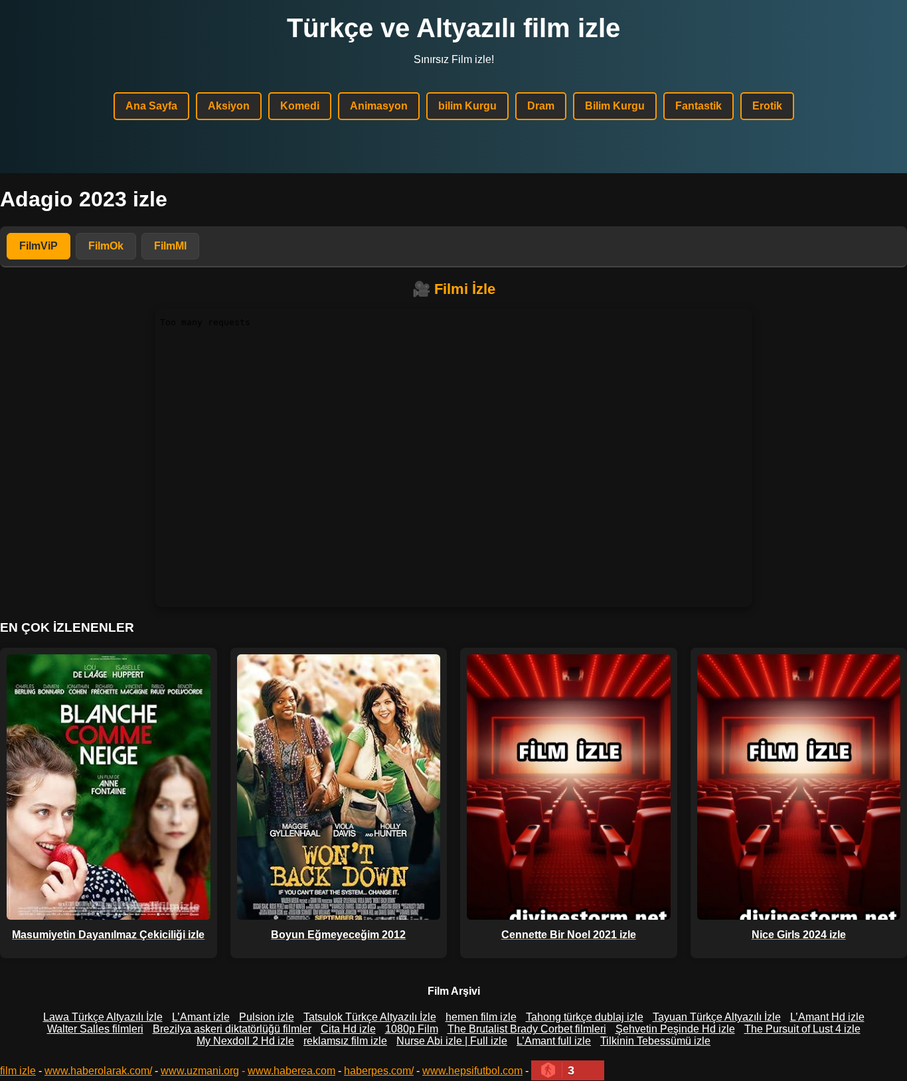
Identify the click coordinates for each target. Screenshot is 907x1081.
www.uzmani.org (200, 1070)
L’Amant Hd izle (827, 1017)
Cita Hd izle (348, 1029)
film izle (18, 1070)
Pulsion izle (266, 1017)
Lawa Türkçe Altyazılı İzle (103, 1017)
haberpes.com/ (379, 1070)
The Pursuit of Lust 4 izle (802, 1029)
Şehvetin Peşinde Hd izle (675, 1029)
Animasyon (379, 105)
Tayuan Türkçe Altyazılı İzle (717, 1017)
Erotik (767, 105)
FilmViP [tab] (38, 246)
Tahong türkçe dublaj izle (584, 1017)
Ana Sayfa (151, 105)
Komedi (299, 105)
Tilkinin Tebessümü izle (655, 1040)
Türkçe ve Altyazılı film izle (453, 27)
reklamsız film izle (345, 1040)
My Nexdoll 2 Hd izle (245, 1040)
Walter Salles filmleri (95, 1029)
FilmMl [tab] (170, 246)
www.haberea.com (291, 1070)
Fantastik (698, 105)
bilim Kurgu (467, 105)
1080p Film (411, 1029)
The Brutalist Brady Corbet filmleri (527, 1029)
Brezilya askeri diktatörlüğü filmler (232, 1029)
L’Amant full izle (554, 1040)
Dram (540, 105)
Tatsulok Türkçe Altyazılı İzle (369, 1017)
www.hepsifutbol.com (472, 1070)
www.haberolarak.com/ (98, 1070)
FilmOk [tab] (106, 246)
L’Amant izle (201, 1017)
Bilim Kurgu (615, 105)
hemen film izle (481, 1017)
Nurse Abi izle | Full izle (451, 1040)
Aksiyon (229, 105)
